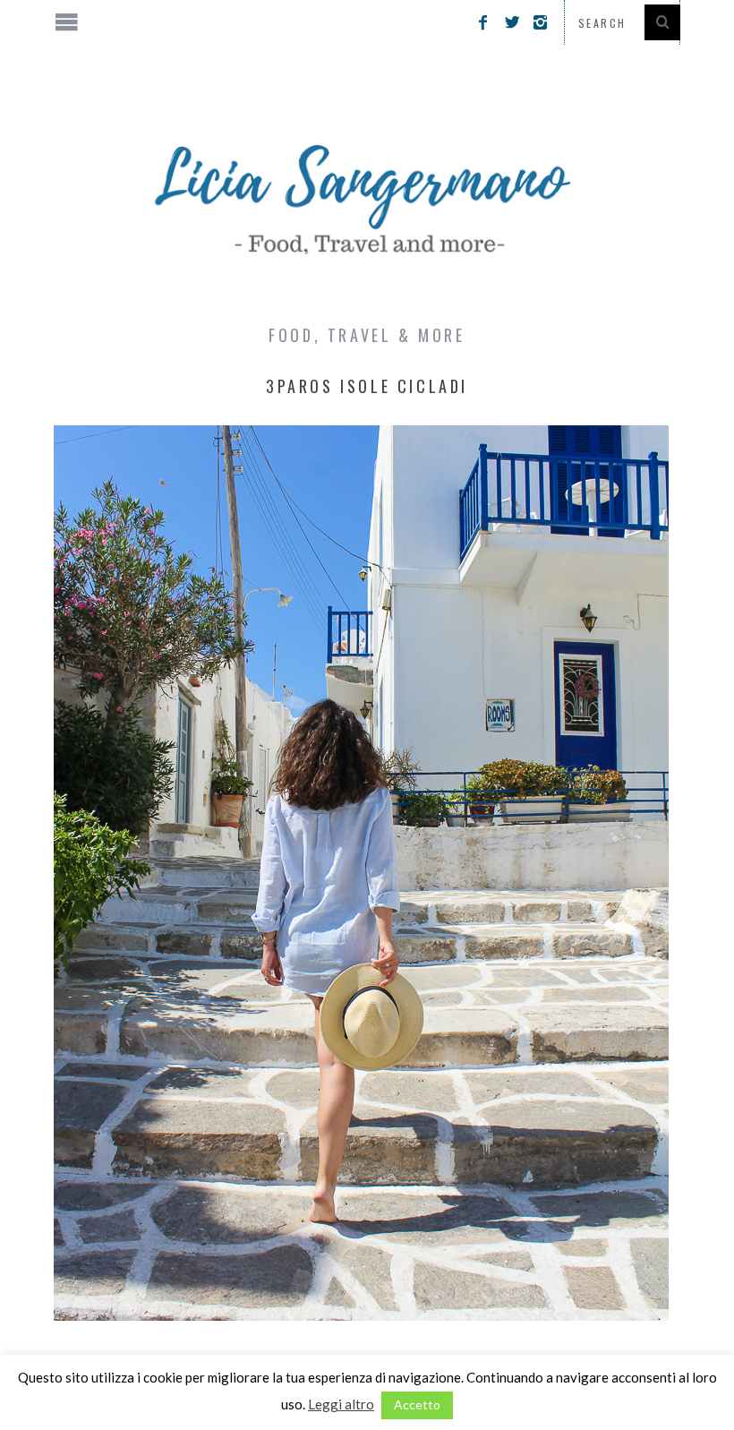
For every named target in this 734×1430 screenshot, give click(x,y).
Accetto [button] (417, 1404)
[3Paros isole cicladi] (361, 1314)
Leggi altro (341, 1404)
